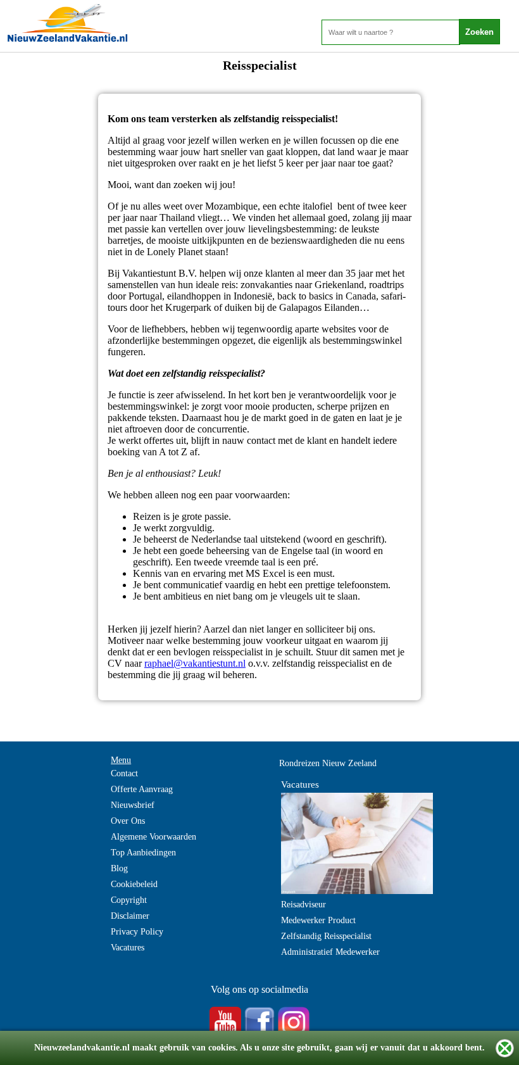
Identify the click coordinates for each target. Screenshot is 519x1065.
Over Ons (128, 821)
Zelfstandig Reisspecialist (326, 936)
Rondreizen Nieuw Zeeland (328, 763)
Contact (124, 773)
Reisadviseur (303, 904)
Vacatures (127, 947)
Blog (119, 868)
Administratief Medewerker (330, 952)
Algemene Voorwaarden (153, 836)
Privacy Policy (137, 931)
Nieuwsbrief (132, 805)
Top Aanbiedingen (143, 852)
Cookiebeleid (134, 884)
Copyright (129, 900)
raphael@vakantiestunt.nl (195, 663)
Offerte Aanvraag (142, 789)
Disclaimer (130, 916)
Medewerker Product (318, 920)
